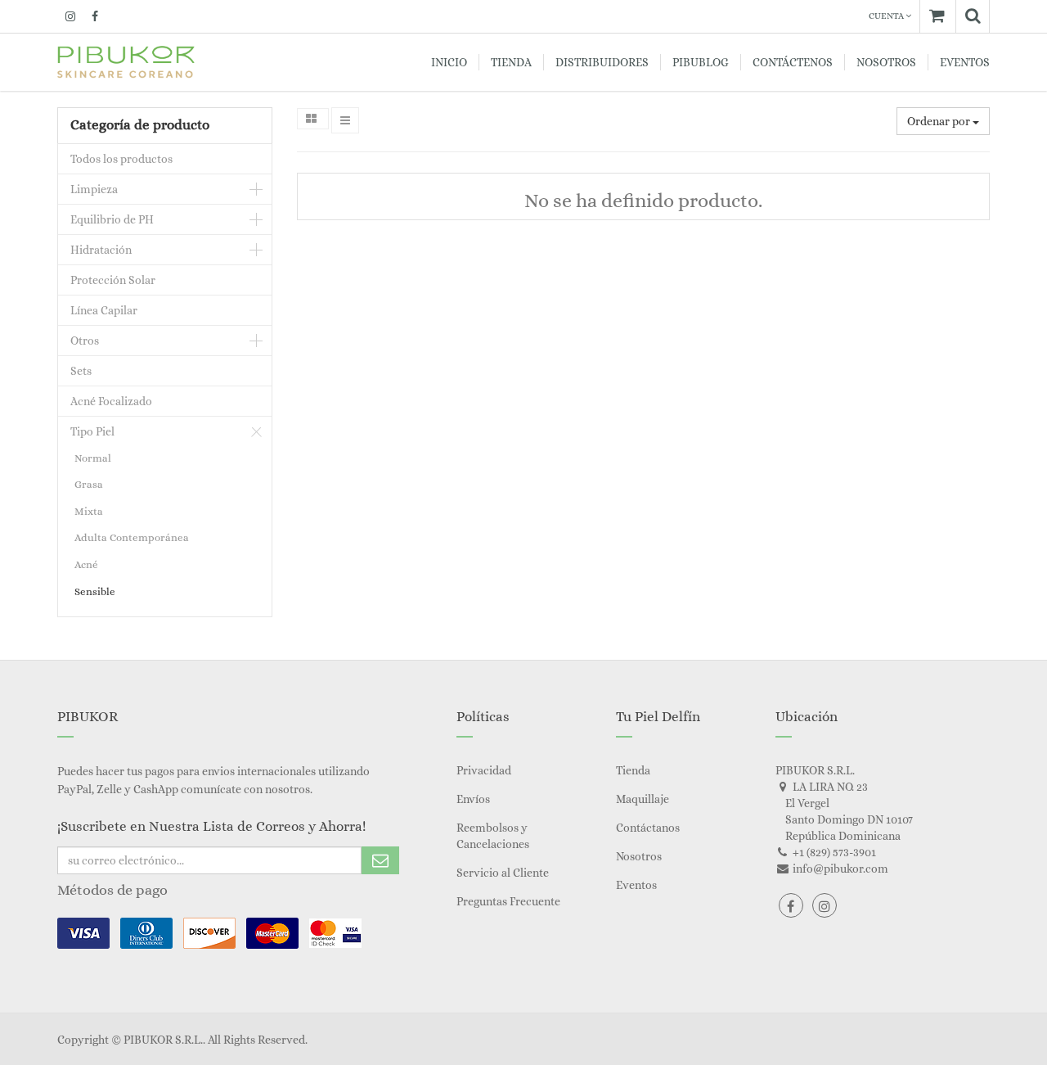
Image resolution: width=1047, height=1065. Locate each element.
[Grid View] (313, 118)
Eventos (636, 884)
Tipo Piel (92, 431)
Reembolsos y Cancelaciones (492, 836)
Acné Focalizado (111, 401)
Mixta (88, 511)
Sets (81, 370)
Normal (92, 458)
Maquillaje (642, 799)
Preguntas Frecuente (508, 901)
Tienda (633, 770)
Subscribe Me (380, 860)
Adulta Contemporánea (131, 537)
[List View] (345, 120)
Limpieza (94, 189)
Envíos (473, 799)
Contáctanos (648, 827)
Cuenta (887, 16)
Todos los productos (121, 158)
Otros (84, 340)
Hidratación (101, 249)
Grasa (88, 484)
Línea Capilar (103, 310)
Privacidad (483, 770)
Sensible (94, 591)
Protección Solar (112, 280)
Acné (86, 564)
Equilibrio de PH (112, 219)
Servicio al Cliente (502, 872)
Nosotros (639, 856)
